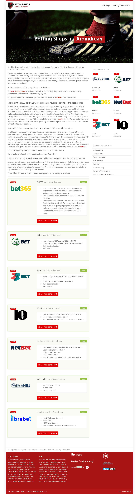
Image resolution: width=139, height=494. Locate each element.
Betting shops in (13, 450)
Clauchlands (98, 161)
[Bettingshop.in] (19, 5)
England (23, 450)
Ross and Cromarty (54, 450)
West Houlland (99, 157)
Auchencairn (98, 154)
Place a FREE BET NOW (46, 221)
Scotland (43, 450)
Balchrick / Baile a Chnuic (103, 174)
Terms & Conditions (124, 491)
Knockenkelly (98, 167)
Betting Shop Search (121, 5)
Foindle (96, 164)
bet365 (58, 97)
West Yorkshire (33, 450)
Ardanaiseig (98, 150)
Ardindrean (56, 182)
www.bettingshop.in (18, 91)
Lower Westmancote (101, 171)
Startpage (106, 5)
